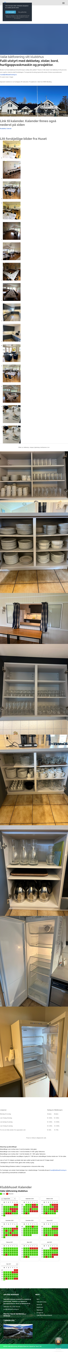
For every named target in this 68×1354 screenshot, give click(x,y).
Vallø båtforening (41, 1302)
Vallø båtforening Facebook (44, 1315)
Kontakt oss (40, 1312)
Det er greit (11, 12)
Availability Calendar (6, 128)
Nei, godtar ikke (22, 12)
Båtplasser (40, 1310)
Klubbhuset (40, 1307)
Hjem (38, 1299)
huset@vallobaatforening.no (8, 74)
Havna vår (39, 1304)
